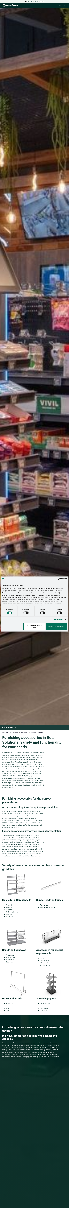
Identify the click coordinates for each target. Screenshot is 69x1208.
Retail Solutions (6, 732)
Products (15, 732)
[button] (64, 5)
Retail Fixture (24, 732)
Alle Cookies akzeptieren (56, 626)
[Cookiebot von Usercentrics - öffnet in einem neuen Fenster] (59, 579)
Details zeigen (58, 619)
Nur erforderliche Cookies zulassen (34, 626)
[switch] (26, 612)
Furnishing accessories (37, 732)
